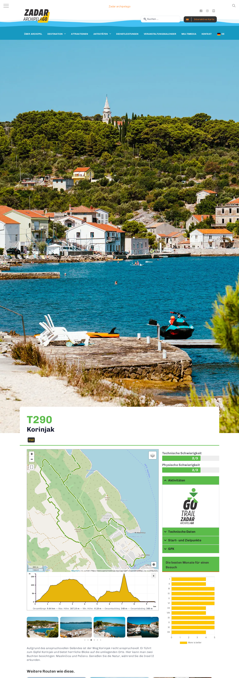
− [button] (32, 459)
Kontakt (207, 34)
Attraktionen (79, 34)
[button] (84, 639)
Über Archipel (33, 34)
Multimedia (188, 34)
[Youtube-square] (213, 10)
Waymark (75, 570)
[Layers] (152, 455)
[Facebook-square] (201, 10)
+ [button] (32, 454)
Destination (55, 34)
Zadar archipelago (120, 6)
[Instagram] (207, 10)
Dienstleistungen (127, 34)
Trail (31, 439)
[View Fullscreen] (31, 467)
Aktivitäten (100, 34)
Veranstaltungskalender (160, 34)
